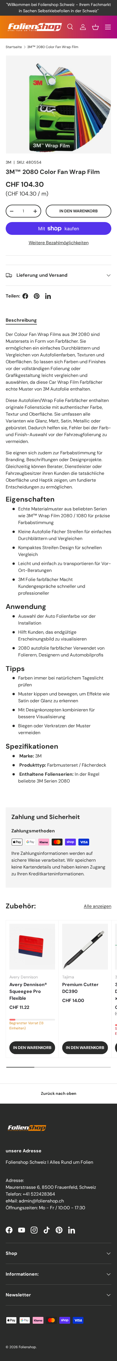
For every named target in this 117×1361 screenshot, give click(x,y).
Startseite (14, 47)
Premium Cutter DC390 (80, 988)
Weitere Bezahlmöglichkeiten (59, 243)
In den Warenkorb (78, 211)
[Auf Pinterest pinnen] (36, 296)
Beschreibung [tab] (21, 320)
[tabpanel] (58, 564)
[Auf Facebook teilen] (25, 296)
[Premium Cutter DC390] (85, 947)
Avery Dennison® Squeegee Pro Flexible (28, 991)
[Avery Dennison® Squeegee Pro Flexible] (32, 947)
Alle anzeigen (97, 906)
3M (8, 162)
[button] (95, 27)
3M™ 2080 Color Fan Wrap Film (52, 47)
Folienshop (27, 1347)
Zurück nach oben (58, 1093)
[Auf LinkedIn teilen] (48, 296)
